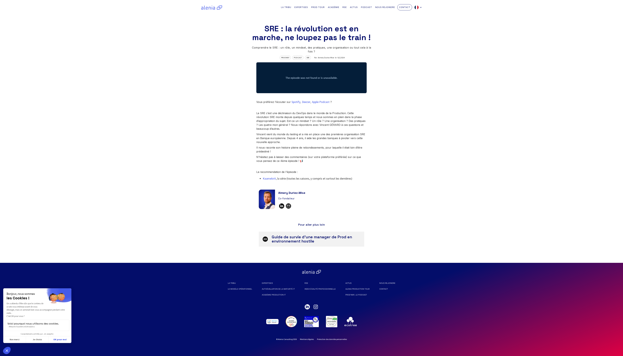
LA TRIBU (286, 7)
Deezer (306, 102)
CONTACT (404, 7)
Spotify (296, 102)
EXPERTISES (301, 7)
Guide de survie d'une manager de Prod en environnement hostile (312, 239)
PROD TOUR (318, 7)
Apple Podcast (321, 102)
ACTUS (354, 7)
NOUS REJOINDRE (385, 7)
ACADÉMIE (333, 7)
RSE (344, 7)
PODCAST (366, 7)
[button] (419, 7)
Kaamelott (269, 178)
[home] (211, 7)
